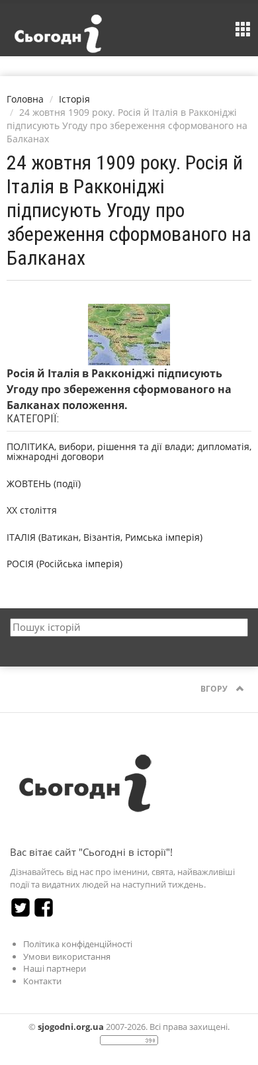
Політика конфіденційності (77, 944)
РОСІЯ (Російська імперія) (64, 563)
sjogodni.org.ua (71, 1027)
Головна (25, 99)
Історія (74, 99)
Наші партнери (54, 968)
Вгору (215, 688)
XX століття (32, 510)
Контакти (42, 981)
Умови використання (66, 956)
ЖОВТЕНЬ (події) (44, 483)
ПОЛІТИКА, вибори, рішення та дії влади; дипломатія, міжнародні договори (129, 451)
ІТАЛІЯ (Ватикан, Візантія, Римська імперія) (104, 537)
